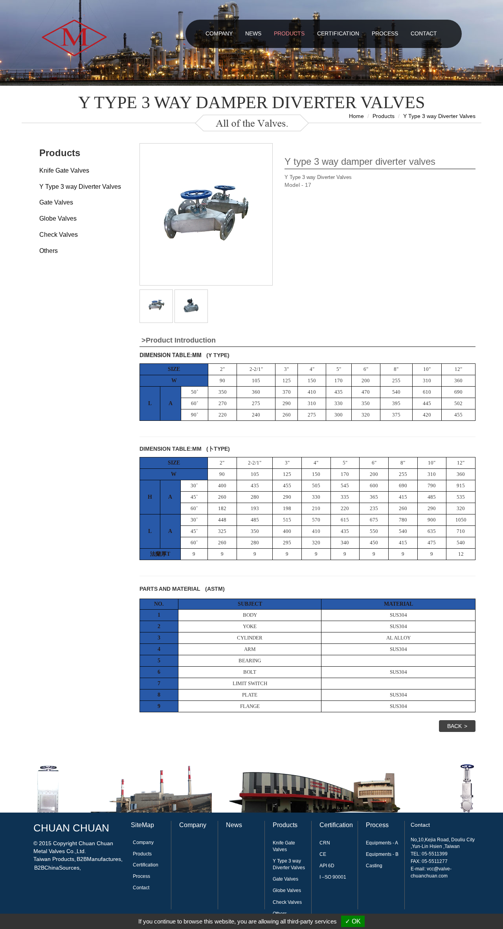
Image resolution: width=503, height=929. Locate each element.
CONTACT (424, 33)
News (234, 825)
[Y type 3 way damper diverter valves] (206, 214)
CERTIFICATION (338, 33)
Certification (145, 865)
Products (384, 116)
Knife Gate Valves (64, 170)
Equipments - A (382, 843)
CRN (324, 843)
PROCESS (385, 33)
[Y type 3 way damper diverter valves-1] (156, 305)
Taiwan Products (53, 859)
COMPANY (219, 33)
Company (143, 842)
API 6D (326, 865)
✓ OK (353, 921)
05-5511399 (435, 854)
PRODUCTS (289, 33)
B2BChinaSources (56, 867)
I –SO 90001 (332, 877)
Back (454, 726)
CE (322, 854)
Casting (374, 865)
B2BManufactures (99, 859)
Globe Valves (58, 218)
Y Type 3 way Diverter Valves (439, 116)
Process (141, 876)
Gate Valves (56, 202)
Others (48, 250)
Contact (141, 887)
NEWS (253, 33)
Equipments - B (382, 854)
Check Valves (58, 234)
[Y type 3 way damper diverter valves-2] (191, 305)
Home (356, 116)
